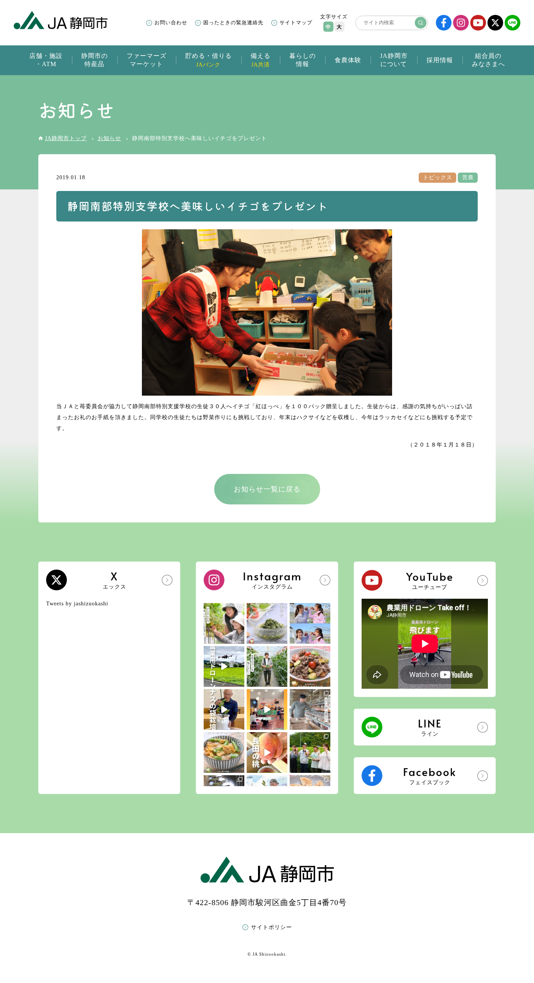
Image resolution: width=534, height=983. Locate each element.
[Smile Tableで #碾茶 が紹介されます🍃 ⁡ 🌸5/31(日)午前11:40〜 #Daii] (310, 752)
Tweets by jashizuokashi (77, 604)
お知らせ (109, 138)
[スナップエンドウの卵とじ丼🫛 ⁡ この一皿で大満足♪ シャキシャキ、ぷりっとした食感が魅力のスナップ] (224, 752)
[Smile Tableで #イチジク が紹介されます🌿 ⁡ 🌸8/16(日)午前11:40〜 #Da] (310, 623)
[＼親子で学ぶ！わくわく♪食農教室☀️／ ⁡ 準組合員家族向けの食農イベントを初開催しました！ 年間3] (267, 709)
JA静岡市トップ (66, 138)
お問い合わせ (170, 22)
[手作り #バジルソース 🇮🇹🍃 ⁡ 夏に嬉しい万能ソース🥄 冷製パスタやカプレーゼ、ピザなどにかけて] (267, 623)
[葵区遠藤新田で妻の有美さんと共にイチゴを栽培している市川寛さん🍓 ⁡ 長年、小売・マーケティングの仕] (224, 623)
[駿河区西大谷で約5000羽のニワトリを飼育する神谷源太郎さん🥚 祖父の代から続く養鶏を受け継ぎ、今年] (310, 709)
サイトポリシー (271, 927)
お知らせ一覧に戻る (267, 489)
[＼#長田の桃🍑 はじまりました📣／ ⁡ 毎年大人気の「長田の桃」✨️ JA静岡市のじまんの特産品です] (267, 752)
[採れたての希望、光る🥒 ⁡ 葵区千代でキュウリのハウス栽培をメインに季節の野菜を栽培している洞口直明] (267, 666)
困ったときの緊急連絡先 (233, 22)
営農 (468, 177)
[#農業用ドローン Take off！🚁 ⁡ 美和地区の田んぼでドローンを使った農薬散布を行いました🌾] (224, 666)
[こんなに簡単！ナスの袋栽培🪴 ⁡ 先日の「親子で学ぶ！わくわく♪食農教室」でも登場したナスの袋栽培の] (224, 709)
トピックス (437, 177)
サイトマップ (296, 22)
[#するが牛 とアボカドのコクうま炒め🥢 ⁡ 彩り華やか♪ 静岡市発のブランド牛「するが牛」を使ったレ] (310, 666)
